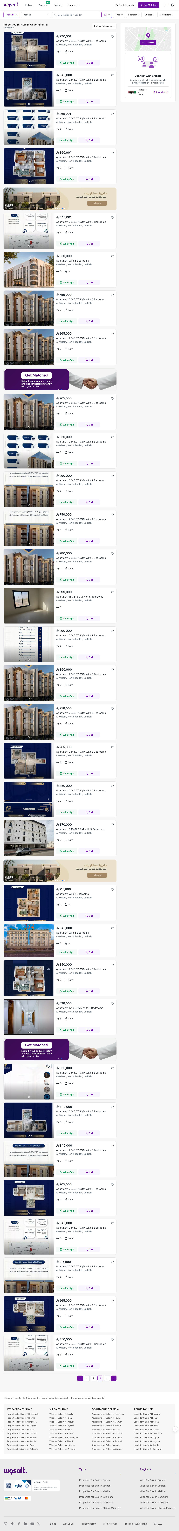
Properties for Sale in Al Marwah (22, 1422)
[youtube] (32, 1523)
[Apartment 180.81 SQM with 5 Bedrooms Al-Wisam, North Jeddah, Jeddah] (29, 622)
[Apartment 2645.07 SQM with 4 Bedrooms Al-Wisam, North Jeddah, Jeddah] (29, 325)
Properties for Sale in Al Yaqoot (21, 1425)
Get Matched (159, 92)
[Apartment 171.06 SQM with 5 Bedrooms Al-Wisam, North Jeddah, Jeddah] (29, 1034)
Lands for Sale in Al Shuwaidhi (148, 1433)
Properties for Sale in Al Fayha (21, 1418)
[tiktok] (12, 1523)
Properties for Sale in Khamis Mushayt (99, 1508)
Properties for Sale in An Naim (21, 1429)
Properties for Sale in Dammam (96, 1496)
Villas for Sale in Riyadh (152, 1480)
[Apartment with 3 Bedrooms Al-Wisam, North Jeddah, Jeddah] (29, 286)
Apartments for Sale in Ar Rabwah (107, 1437)
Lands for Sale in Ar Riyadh (146, 1445)
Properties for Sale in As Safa (20, 1445)
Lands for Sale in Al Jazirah (146, 1429)
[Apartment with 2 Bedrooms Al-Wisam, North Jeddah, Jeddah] (29, 920)
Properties (11, 15)
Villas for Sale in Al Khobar (154, 1502)
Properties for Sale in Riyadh (94, 1480)
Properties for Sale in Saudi (25, 1398)
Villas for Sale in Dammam (154, 1496)
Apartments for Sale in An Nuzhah (107, 1433)
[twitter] (39, 1523)
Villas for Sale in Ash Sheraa (62, 1445)
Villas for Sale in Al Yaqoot (61, 1433)
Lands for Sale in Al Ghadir (146, 1425)
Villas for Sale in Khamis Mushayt (157, 1508)
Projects (58, 5)
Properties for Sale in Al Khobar (96, 1502)
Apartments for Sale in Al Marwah (107, 1422)
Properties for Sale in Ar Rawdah (22, 1441)
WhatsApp (68, 62)
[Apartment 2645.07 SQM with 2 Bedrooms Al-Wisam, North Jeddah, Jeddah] (29, 67)
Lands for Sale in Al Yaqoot (146, 1437)
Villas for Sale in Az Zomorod (62, 1449)
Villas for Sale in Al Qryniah (61, 1425)
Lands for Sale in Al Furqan (146, 1422)
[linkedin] (25, 1523)
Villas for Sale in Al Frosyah (61, 1422)
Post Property (126, 5)
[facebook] (18, 1523)
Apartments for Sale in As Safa (106, 1445)
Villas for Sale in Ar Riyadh (61, 1441)
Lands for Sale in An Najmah (147, 1441)
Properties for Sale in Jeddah (54, 1398)
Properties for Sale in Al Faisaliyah (22, 1414)
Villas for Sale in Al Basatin (61, 1414)
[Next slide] (175, 1429)
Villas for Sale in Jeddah (153, 1485)
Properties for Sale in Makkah (95, 1491)
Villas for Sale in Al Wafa (60, 1429)
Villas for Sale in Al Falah (60, 1418)
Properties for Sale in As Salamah (22, 1449)
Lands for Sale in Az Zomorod (148, 1449)
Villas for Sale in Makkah (153, 1491)
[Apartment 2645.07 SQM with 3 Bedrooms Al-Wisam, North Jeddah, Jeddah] (29, 105)
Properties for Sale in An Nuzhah (22, 1433)
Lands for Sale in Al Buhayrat (147, 1414)
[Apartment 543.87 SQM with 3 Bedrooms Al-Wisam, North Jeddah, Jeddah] (29, 855)
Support (72, 5)
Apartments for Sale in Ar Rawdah (107, 1441)
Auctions (43, 5)
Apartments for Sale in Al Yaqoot (106, 1425)
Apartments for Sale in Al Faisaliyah (108, 1414)
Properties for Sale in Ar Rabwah (22, 1437)
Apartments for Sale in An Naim (106, 1429)
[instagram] (5, 1523)
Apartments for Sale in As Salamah (107, 1449)
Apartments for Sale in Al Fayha (106, 1418)
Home (7, 1398)
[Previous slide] (3, 1429)
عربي (159, 1524)
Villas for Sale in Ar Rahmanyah (63, 1437)
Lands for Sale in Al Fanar (145, 1418)
